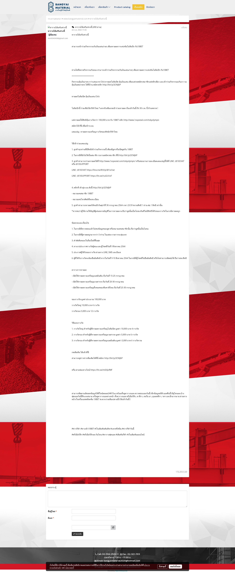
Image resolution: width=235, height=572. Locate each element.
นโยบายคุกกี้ (69, 568)
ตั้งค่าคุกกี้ (162, 566)
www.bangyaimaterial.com (75, 18)
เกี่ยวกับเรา (89, 7)
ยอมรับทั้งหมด (175, 566)
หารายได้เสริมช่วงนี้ (98, 18)
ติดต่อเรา (150, 7)
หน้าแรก (77, 7)
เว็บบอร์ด (138, 7)
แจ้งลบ (184, 27)
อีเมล (51, 518)
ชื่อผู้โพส (52, 511)
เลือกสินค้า (103, 7)
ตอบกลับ (78, 534)
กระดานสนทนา (54, 18)
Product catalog (122, 7)
